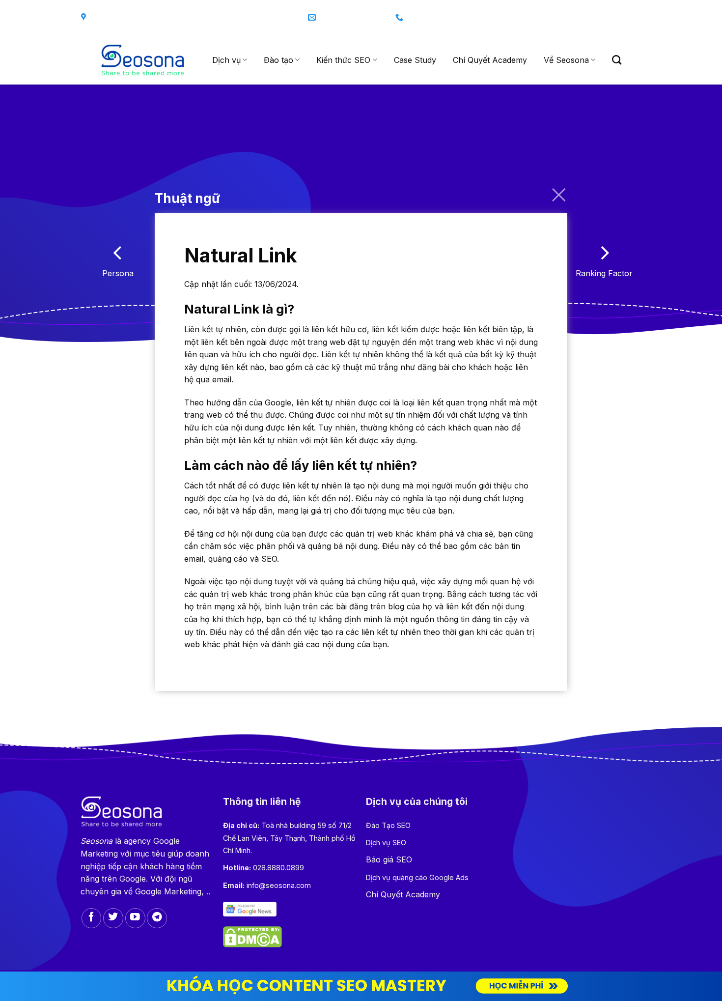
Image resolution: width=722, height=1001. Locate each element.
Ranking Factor (604, 273)
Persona (118, 273)
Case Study (415, 60)
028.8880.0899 (278, 867)
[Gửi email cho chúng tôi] (631, 18)
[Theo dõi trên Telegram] (157, 918)
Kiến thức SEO (343, 60)
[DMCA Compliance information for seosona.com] (252, 936)
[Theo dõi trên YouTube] (135, 918)
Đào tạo (278, 60)
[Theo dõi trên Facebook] (592, 18)
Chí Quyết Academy (490, 60)
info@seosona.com (279, 885)
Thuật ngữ (187, 198)
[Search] (616, 59)
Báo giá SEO (389, 859)
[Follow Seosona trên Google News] (249, 908)
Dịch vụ (226, 60)
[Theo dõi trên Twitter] (612, 18)
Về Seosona (566, 60)
